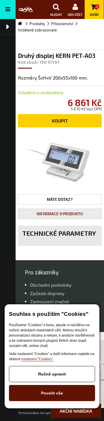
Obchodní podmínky (50, 285)
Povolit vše (52, 393)
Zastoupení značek (49, 301)
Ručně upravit (52, 374)
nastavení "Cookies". (37, 359)
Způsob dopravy (47, 293)
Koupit (60, 120)
